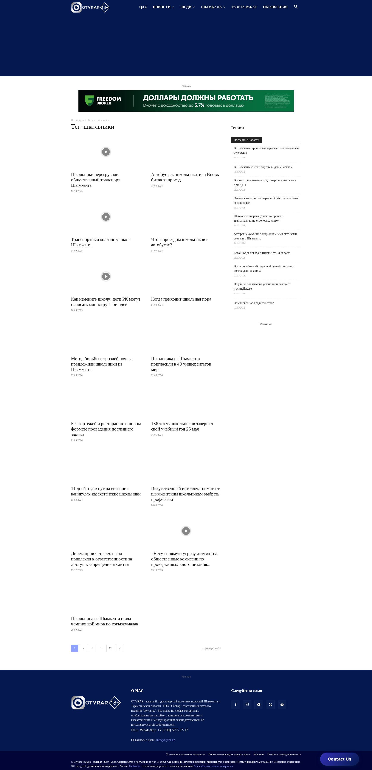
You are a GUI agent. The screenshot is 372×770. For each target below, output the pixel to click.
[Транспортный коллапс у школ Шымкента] (106, 217)
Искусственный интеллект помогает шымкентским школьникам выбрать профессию (185, 494)
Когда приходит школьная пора (181, 299)
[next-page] (119, 648)
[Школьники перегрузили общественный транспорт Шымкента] (106, 152)
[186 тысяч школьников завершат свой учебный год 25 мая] (186, 401)
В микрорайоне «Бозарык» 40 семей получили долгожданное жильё (264, 268)
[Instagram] (247, 704)
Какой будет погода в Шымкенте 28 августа (262, 253)
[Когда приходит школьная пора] (186, 276)
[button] (296, 7)
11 (110, 648)
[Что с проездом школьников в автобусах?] (186, 217)
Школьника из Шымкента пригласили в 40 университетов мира (181, 364)
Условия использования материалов (185, 754)
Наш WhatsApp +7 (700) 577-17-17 (159, 730)
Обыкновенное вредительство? (254, 303)
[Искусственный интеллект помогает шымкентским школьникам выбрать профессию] (186, 466)
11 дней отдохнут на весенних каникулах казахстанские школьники (106, 491)
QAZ (143, 7)
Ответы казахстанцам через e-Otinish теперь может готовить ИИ (267, 200)
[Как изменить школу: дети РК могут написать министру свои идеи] (106, 276)
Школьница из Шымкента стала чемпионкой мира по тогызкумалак (104, 621)
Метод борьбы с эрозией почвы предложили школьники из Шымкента (101, 364)
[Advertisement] (186, 46)
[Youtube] (282, 705)
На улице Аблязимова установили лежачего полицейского (262, 286)
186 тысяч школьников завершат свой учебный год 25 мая (182, 426)
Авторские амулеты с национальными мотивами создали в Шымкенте (265, 236)
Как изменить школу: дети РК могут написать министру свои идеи (105, 301)
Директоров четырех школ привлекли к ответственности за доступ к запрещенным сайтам (101, 559)
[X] (270, 705)
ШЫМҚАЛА (211, 7)
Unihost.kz (134, 766)
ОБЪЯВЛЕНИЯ (275, 7)
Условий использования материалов (213, 766)
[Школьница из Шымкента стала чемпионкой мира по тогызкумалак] (106, 596)
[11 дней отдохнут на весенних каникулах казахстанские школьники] (106, 466)
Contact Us (339, 759)
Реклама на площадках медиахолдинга (229, 754)
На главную (77, 120)
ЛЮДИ (185, 7)
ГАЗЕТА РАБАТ (244, 7)
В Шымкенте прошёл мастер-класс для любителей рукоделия (266, 150)
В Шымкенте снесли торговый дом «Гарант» (263, 167)
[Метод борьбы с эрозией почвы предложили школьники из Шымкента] (106, 336)
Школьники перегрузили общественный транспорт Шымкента (95, 180)
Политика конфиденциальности (284, 754)
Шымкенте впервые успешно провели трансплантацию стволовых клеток (258, 218)
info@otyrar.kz (165, 740)
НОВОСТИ (161, 7)
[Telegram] (258, 705)
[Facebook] (235, 705)
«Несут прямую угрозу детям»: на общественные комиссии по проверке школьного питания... (184, 559)
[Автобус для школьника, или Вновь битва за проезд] (186, 152)
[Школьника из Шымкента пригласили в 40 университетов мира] (186, 336)
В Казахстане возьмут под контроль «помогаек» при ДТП (265, 183)
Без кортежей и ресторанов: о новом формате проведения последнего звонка (106, 429)
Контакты (259, 754)
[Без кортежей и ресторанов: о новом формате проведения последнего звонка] (106, 401)
